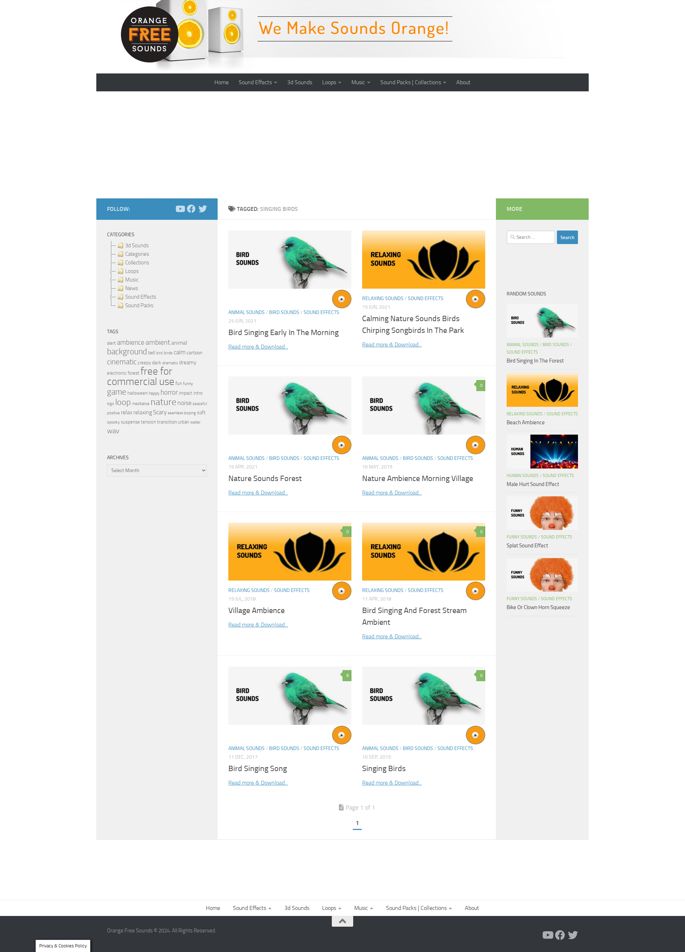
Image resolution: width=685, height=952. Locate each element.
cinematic (122, 361)
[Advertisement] (342, 145)
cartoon (194, 353)
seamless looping (182, 413)
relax (126, 412)
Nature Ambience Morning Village (417, 478)
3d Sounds (299, 82)
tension (148, 422)
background (127, 351)
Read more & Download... (258, 346)
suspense (130, 422)
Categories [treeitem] (137, 254)
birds (168, 352)
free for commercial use (140, 376)
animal (179, 342)
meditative (140, 403)
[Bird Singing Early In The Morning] (289, 260)
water (195, 422)
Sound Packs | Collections (410, 82)
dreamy (187, 362)
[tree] (157, 275)
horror (169, 392)
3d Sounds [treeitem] (137, 245)
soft (201, 413)
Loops (329, 82)
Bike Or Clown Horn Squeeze (538, 607)
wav (113, 430)
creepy (144, 362)
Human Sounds (523, 475)
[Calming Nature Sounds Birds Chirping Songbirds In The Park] (423, 260)
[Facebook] (191, 208)
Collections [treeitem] (137, 262)
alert (111, 343)
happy (154, 393)
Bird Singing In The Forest (535, 361)
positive (113, 413)
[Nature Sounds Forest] (289, 405)
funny (188, 383)
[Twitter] (202, 208)
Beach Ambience (526, 422)
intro (198, 393)
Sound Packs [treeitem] (139, 305)
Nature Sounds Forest (265, 478)
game (116, 392)
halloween (137, 393)
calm (180, 352)
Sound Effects (255, 82)
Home (221, 82)
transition (167, 422)
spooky (113, 422)
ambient (158, 342)
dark (156, 362)
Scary (160, 412)
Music (358, 82)
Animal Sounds (246, 312)
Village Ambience (256, 610)
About (463, 82)
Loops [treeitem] (132, 271)
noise (184, 402)
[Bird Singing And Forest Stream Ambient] (423, 552)
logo (110, 403)
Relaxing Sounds (383, 298)
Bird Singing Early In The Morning (283, 332)
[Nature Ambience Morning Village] (423, 405)
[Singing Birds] (423, 696)
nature (163, 401)
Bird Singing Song (257, 768)
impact (185, 393)
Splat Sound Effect (527, 545)
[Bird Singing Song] (289, 696)
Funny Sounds (522, 537)
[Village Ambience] (289, 552)
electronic (117, 373)
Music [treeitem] (131, 280)
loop (123, 402)
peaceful (200, 403)
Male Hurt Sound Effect (533, 484)
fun (179, 383)
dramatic (170, 362)
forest (133, 373)
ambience (130, 342)
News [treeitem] (131, 288)
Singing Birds (384, 768)
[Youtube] (180, 208)
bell (151, 353)
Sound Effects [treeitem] (140, 297)
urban (183, 422)
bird (159, 353)
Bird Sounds (284, 312)
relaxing (142, 412)
